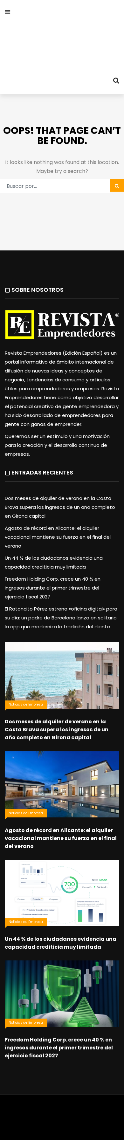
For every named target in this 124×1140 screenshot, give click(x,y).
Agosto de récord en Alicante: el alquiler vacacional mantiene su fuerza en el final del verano (58, 537)
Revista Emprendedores (75, 1113)
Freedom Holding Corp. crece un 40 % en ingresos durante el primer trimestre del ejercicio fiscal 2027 (52, 588)
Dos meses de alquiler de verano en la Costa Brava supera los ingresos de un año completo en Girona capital (60, 507)
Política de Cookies (95, 1122)
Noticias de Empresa (26, 704)
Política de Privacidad (47, 1122)
